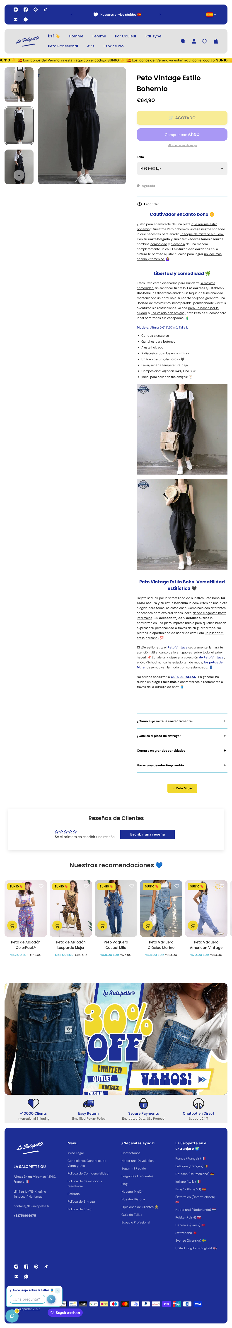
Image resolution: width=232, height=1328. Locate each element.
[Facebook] (26, 10)
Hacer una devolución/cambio (160, 765)
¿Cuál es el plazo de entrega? (159, 736)
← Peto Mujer (182, 788)
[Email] (16, 19)
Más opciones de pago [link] (182, 145)
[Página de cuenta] (193, 41)
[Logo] (27, 41)
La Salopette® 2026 (27, 1309)
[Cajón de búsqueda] (183, 41)
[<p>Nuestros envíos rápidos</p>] (116, 14)
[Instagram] (16, 10)
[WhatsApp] (26, 19)
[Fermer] (71, 1212)
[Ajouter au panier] (12, 926)
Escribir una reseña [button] (147, 834)
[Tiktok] (46, 10)
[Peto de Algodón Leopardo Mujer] (71, 908)
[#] (116, 1039)
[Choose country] (211, 14)
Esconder (151, 204)
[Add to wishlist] (41, 885)
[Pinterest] (36, 10)
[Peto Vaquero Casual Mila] (116, 908)
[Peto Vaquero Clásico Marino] (161, 908)
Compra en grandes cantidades (161, 750)
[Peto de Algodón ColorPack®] (26, 908)
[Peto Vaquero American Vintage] (206, 908)
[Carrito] (215, 41)
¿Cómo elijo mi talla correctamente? (165, 721)
